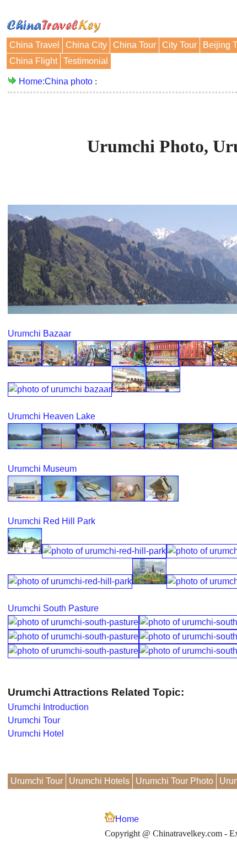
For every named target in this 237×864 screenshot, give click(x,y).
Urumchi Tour (34, 720)
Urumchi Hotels (99, 781)
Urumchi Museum (42, 468)
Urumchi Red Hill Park (51, 521)
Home (127, 819)
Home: (32, 81)
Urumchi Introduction (48, 707)
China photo (69, 81)
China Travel (34, 45)
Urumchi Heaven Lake (51, 416)
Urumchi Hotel (36, 733)
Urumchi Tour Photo (174, 781)
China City (86, 45)
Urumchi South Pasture (53, 608)
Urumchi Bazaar (39, 333)
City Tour (179, 45)
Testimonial (85, 61)
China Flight (33, 61)
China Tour (134, 45)
